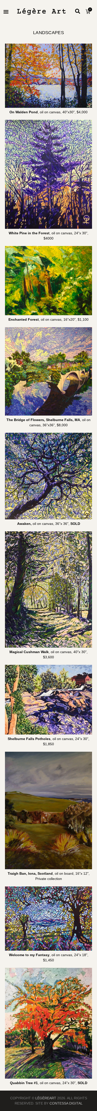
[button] (6, 11)
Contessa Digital (66, 1103)
